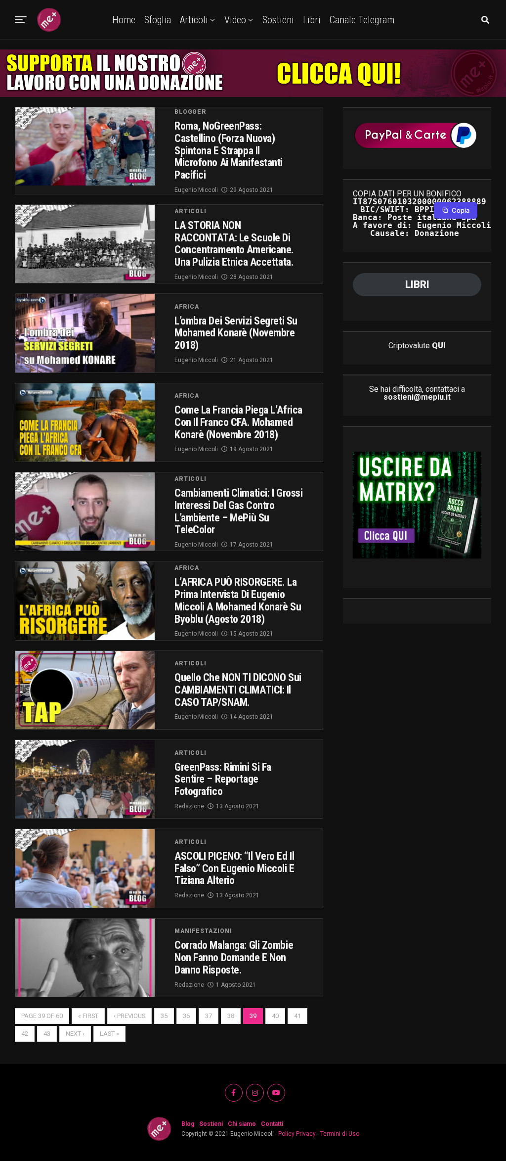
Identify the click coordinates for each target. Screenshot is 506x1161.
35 (164, 1016)
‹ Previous (129, 1016)
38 (230, 1016)
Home (123, 20)
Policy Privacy (297, 1133)
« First (88, 1016)
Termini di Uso (339, 1133)
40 (275, 1016)
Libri (312, 20)
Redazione (189, 806)
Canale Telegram (362, 20)
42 (24, 1033)
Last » (109, 1033)
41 (297, 1016)
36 (186, 1016)
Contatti (272, 1123)
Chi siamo (242, 1123)
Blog (187, 1123)
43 (46, 1033)
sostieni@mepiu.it (417, 397)
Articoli (194, 20)
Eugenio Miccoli (196, 189)
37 (208, 1016)
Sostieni (278, 20)
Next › (75, 1033)
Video (235, 20)
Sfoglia (157, 20)
